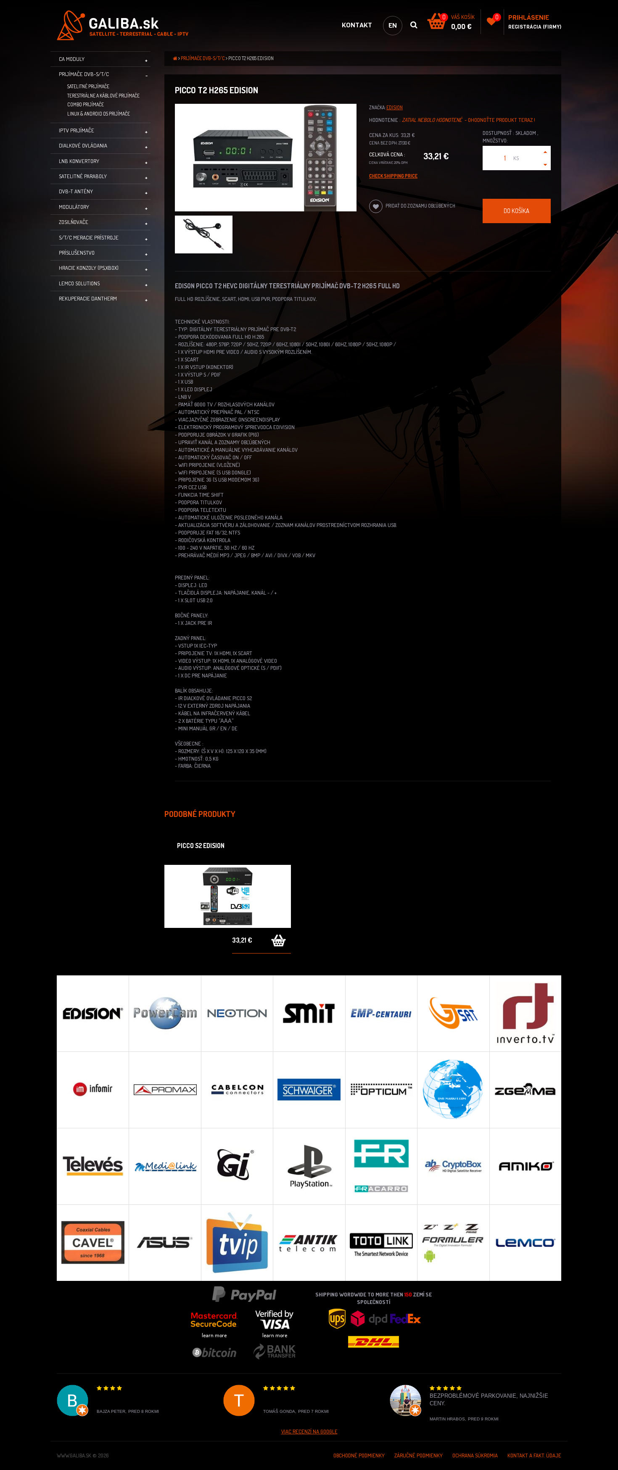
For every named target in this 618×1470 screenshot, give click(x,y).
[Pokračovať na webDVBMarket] (453, 1089)
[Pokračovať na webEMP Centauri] (381, 1013)
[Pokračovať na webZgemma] (525, 1089)
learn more (214, 1335)
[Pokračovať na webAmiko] (525, 1166)
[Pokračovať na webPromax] (165, 1089)
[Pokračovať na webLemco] (525, 1242)
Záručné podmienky (418, 1455)
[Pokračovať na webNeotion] (237, 1013)
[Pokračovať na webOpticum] (381, 1089)
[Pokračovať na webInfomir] (93, 1089)
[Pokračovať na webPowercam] (165, 1013)
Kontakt (357, 25)
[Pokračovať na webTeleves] (93, 1166)
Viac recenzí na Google (309, 1431)
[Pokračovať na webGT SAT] (453, 1013)
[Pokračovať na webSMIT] (309, 1013)
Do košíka (516, 210)
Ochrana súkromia (475, 1455)
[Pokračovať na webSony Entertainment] (309, 1166)
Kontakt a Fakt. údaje (534, 1455)
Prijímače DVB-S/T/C (203, 58)
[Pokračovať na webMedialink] (165, 1166)
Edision (394, 107)
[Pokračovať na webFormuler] (453, 1242)
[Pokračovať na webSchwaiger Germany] (309, 1089)
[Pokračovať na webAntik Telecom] (309, 1242)
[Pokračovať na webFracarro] (381, 1166)
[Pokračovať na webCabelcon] (237, 1089)
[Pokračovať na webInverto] (525, 1013)
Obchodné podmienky (359, 1455)
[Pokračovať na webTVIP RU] (237, 1242)
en (392, 25)
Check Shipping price (393, 176)
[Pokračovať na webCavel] (93, 1242)
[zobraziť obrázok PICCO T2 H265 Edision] (266, 158)
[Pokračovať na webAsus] (165, 1242)
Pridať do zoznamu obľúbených (420, 206)
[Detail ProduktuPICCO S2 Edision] (227, 896)
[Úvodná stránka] (128, 25)
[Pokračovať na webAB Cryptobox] (453, 1166)
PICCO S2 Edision (200, 845)
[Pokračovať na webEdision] (93, 1013)
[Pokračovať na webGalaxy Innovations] (237, 1166)
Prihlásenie (528, 17)
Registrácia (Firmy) (534, 27)
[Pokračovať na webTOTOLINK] (381, 1242)
